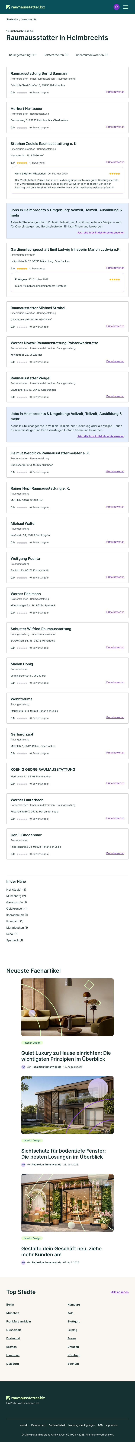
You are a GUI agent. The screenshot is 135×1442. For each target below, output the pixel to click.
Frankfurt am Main (18, 1321)
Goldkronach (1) (17, 908)
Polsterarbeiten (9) (56, 55)
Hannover (13, 1355)
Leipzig (72, 1330)
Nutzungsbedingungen (81, 1425)
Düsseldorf (13, 1330)
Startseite (12, 19)
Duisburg (12, 1363)
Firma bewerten (115, 91)
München (12, 1313)
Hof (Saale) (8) (16, 889)
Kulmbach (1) (14, 921)
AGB (100, 1425)
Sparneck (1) (14, 940)
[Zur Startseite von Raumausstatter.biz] (25, 7)
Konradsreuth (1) (17, 915)
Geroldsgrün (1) (16, 902)
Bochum (73, 1363)
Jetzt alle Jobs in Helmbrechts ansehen (100, 232)
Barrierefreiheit (57, 1425)
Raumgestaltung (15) (23, 55)
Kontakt (24, 1425)
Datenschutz (38, 1425)
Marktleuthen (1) (17, 927)
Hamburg (74, 1304)
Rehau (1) (12, 934)
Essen (72, 1338)
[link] (67, 82)
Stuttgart (74, 1321)
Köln (70, 1313)
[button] (117, 7)
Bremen (11, 1347)
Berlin (10, 1304)
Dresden (73, 1347)
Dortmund (13, 1338)
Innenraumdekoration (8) (92, 55)
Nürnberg (74, 1355)
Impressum (111, 1425)
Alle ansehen (120, 1292)
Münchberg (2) (16, 896)
